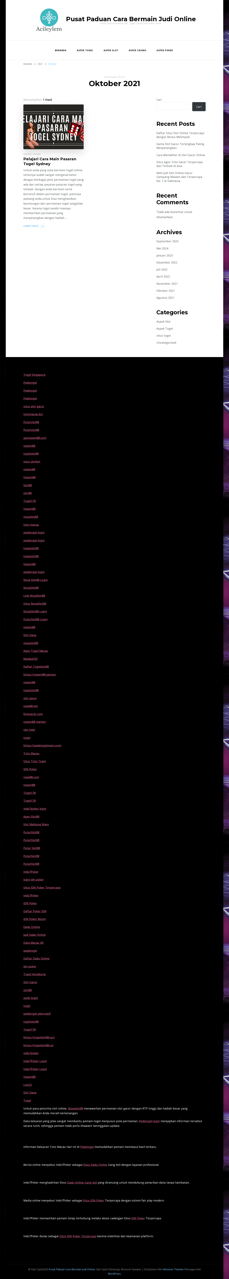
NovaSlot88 (31, 588)
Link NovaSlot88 (34, 595)
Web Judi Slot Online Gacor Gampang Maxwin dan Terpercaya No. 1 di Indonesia (179, 177)
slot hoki (29, 730)
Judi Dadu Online (34, 935)
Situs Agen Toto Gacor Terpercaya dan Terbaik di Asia (179, 164)
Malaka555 (30, 659)
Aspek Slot (111, 50)
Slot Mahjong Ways (36, 824)
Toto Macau (31, 753)
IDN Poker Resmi (34, 919)
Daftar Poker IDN (34, 911)
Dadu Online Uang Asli (82, 1182)
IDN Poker (30, 769)
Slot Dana (29, 635)
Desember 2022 (166, 262)
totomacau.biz (33, 414)
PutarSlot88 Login (35, 619)
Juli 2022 (161, 269)
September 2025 (167, 241)
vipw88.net (30, 706)
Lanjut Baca (30, 225)
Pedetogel (30, 382)
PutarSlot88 (31, 832)
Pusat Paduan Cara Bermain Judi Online (131, 19)
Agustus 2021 (165, 298)
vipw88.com (31, 777)
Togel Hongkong (34, 974)
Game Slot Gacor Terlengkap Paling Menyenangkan (180, 146)
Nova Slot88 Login (35, 580)
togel (26, 738)
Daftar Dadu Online (36, 958)
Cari (159, 100)
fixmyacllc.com (33, 714)
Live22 (27, 1085)
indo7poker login (34, 808)
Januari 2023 (164, 255)
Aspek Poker (165, 50)
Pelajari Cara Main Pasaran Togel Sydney (49, 161)
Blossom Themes (172, 1269)
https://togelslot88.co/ (38, 1045)
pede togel (30, 998)
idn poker (29, 966)
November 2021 (167, 283)
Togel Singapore (34, 375)
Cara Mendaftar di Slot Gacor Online (180, 155)
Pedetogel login (149, 1121)
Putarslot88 (31, 422)
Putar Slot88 (31, 848)
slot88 (27, 493)
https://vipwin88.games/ (39, 674)
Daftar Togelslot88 (36, 666)
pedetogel (30, 951)
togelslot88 (31, 453)
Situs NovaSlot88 (34, 603)
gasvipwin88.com (34, 438)
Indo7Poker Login (35, 1061)
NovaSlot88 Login (35, 611)
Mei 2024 (162, 248)
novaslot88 (30, 517)
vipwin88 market (34, 722)
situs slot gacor (33, 406)
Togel (27, 1100)
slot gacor (30, 698)
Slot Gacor (30, 982)
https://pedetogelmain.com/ (42, 745)
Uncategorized (166, 342)
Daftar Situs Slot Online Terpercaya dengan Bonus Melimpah (180, 135)
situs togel (163, 335)
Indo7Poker (31, 872)
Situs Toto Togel (34, 761)
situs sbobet (31, 461)
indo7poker (31, 1053)
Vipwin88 (29, 477)
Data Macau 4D (33, 943)
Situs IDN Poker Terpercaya (41, 887)
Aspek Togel (85, 50)
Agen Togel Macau (35, 651)
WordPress (114, 1273)
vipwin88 (29, 446)
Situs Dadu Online (95, 1165)
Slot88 (27, 485)
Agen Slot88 (31, 816)
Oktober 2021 (165, 291)
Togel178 (29, 501)
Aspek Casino (137, 50)
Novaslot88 (75, 1108)
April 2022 (163, 276)
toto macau (31, 525)
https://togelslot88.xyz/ (39, 1037)
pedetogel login (34, 532)
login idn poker (33, 879)
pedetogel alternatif (37, 1013)
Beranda (61, 50)
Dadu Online (31, 927)
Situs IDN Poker (93, 1200)
